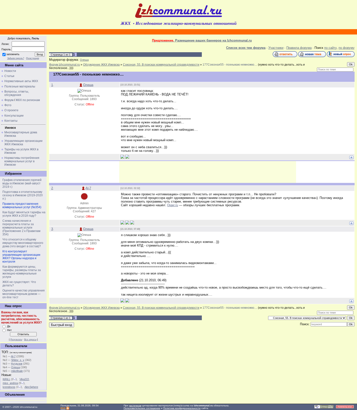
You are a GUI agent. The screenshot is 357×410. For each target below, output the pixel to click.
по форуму (347, 48)
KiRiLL (6, 379)
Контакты (10, 120)
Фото (7, 105)
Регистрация (32, 58)
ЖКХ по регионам (28, 100)
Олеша (15, 367)
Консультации (14, 115)
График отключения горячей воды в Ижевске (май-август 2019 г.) (22, 183)
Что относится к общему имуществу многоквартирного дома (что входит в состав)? (22, 243)
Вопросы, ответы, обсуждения (16, 93)
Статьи (9, 76)
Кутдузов (16, 363)
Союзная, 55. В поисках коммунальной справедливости (161, 64)
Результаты (16, 339)
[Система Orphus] (324, 407)
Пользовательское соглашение (142, 408)
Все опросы (30, 339)
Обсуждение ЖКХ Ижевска (101, 64)
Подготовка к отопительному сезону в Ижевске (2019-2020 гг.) (22, 195)
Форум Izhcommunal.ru (64, 64)
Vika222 (24, 379)
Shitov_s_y (17, 360)
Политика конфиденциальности (182, 408)
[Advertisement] (207, 172)
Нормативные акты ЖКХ (21, 81)
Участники (275, 48)
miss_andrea (10, 383)
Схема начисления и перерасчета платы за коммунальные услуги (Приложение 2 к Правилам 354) (21, 227)
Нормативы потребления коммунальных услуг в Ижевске (21, 161)
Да (8, 326)
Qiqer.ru (172, 205)
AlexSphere (31, 386)
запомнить (12, 54)
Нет (9, 330)
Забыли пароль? (15, 58)
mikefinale (17, 370)
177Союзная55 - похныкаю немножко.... (230, 64)
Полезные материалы (19, 86)
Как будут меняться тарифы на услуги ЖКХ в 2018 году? (23, 214)
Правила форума (299, 48)
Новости (10, 71)
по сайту (330, 48)
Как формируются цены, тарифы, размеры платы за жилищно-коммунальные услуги (21, 272)
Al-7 (13, 356)
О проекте (11, 110)
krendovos (9, 386)
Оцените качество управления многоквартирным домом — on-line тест (23, 294)
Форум (8, 100)
